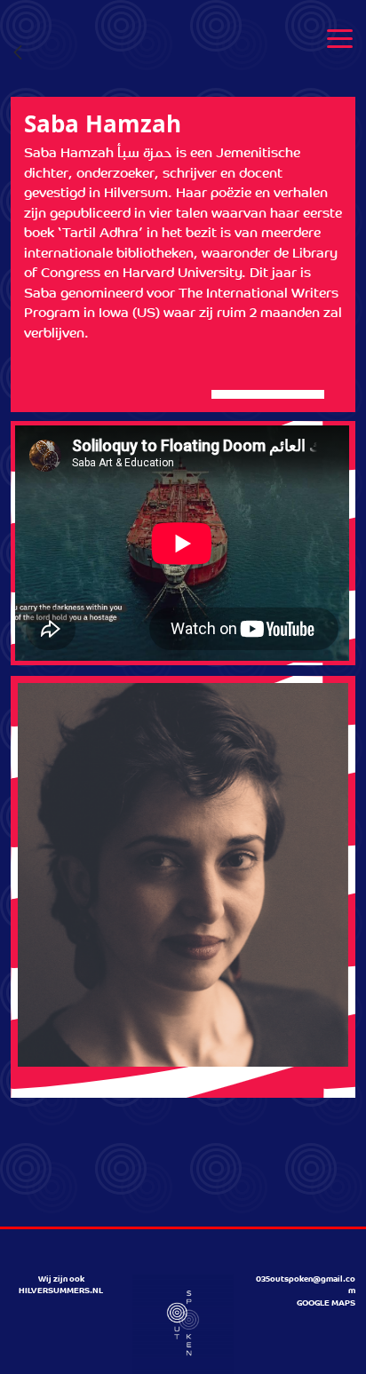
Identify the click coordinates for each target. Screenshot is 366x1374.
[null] (18, 54)
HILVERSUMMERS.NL (61, 1291)
